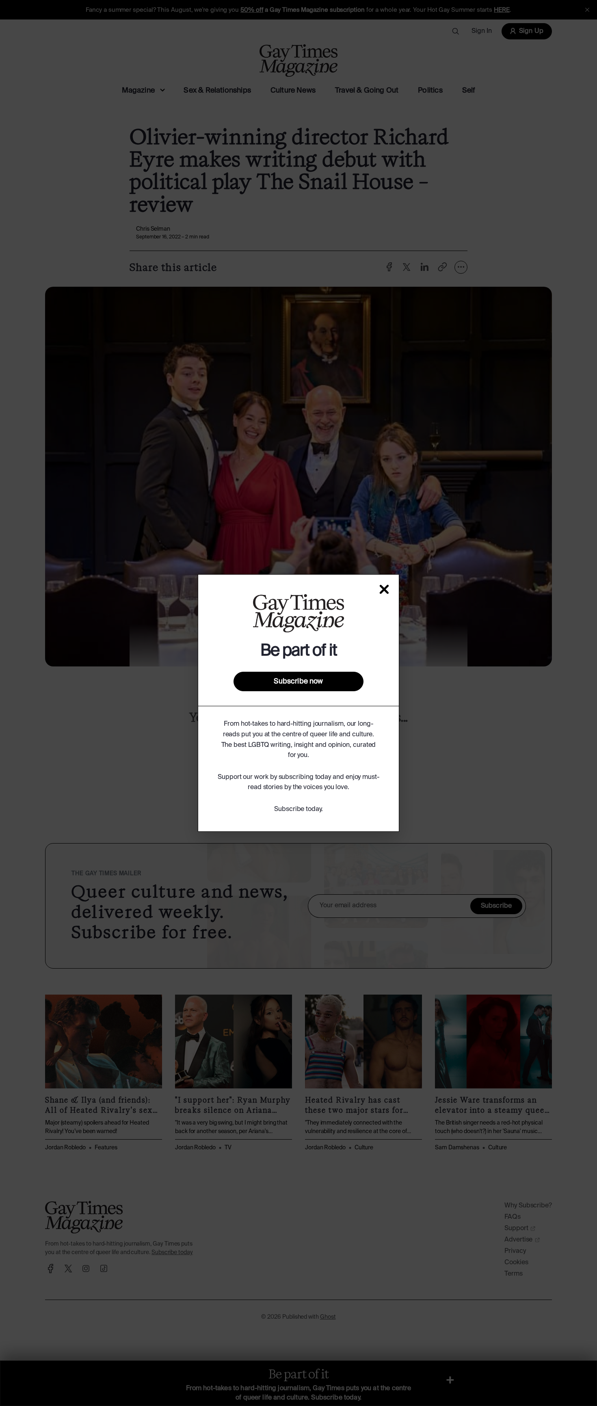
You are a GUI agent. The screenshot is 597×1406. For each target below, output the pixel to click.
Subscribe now (298, 681)
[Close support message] (384, 589)
